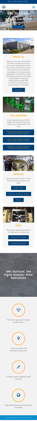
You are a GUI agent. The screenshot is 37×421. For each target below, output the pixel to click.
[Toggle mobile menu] (33, 6)
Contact (30, 418)
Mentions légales (22, 418)
